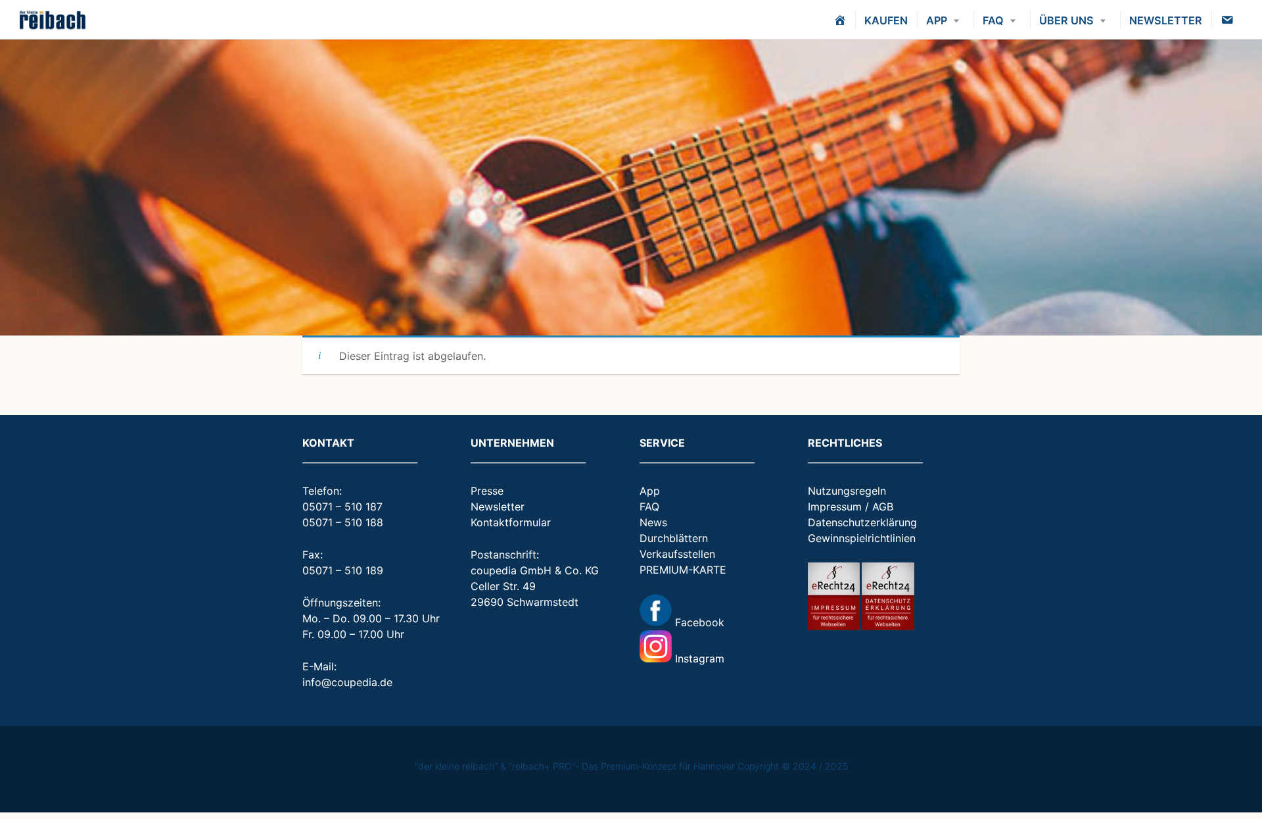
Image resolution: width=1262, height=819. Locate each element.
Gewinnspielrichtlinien (862, 538)
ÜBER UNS (1066, 20)
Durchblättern (674, 538)
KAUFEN (886, 20)
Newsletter (498, 506)
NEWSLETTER (1165, 20)
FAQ (993, 20)
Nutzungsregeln (847, 490)
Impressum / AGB (850, 506)
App (650, 490)
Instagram (698, 658)
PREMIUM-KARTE (683, 569)
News (653, 522)
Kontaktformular (511, 522)
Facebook (698, 622)
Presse (487, 490)
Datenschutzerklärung (862, 522)
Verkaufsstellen (677, 553)
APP (936, 20)
